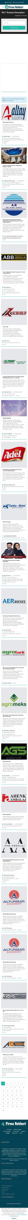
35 (12, 1106)
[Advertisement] (14, 49)
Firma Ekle (16, 1131)
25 (12, 1098)
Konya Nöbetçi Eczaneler (8, 1194)
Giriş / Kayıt (9, 2)
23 (3, 1098)
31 (17, 1102)
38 (3, 1110)
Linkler (23, 1131)
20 (12, 1095)
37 (21, 1106)
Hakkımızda (5, 1189)
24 (8, 1098)
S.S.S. (21, 1133)
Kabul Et (14, 1218)
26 (17, 1098)
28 (3, 1102)
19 (7, 1095)
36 (17, 1106)
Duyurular (15, 1133)
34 (8, 1106)
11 (19, 1087)
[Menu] (3, 7)
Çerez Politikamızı (22, 1214)
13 (3, 1091)
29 (8, 1102)
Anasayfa (17, 15)
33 (3, 1106)
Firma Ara (13, 27)
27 (21, 1098)
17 (20, 1091)
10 (14, 1087)
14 (7, 1091)
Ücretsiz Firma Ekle (19, 2)
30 (12, 1102)
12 (23, 1087)
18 (3, 1095)
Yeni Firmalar (7, 1131)
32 (21, 1102)
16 (16, 1091)
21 (16, 1095)
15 (12, 1091)
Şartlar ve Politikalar (7, 1185)
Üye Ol (3, 1192)
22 (21, 1095)
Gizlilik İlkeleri (5, 1187)
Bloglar (8, 1133)
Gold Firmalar (17, 1129)
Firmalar (9, 1129)
